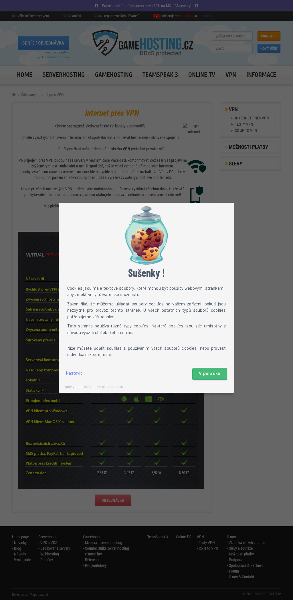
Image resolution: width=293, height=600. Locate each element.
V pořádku (210, 373)
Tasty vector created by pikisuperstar (93, 386)
